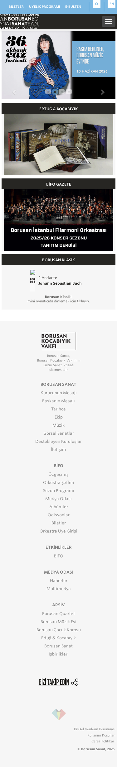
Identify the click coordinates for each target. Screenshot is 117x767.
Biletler (58, 523)
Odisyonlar (59, 515)
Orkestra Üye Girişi (58, 531)
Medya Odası (58, 498)
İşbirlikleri (59, 654)
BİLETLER (16, 6)
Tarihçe (58, 409)
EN (112, 4)
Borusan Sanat (58, 646)
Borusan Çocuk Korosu (59, 629)
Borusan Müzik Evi (58, 621)
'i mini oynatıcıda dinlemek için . (58, 299)
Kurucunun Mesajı (59, 393)
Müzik (58, 425)
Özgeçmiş (58, 474)
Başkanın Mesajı (58, 401)
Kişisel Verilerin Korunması (94, 729)
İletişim (58, 449)
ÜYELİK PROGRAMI (44, 6)
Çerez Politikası (103, 741)
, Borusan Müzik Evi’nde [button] (90, 55)
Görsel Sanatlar (58, 433)
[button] (10, 88)
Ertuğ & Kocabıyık (58, 638)
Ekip (59, 417)
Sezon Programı (58, 490)
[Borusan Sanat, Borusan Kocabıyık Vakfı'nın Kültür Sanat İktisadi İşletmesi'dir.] (58, 341)
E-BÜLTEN (73, 6)
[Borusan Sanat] (19, 21)
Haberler (58, 580)
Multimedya (58, 588)
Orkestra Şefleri (58, 482)
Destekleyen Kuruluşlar (58, 441)
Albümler (58, 506)
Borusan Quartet (58, 613)
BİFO (58, 556)
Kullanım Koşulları (101, 735)
